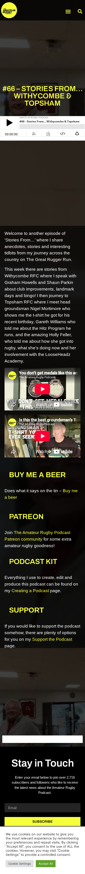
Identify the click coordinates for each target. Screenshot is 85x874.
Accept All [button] (46, 863)
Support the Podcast (52, 639)
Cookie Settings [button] (19, 863)
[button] (68, 11)
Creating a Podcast (30, 590)
